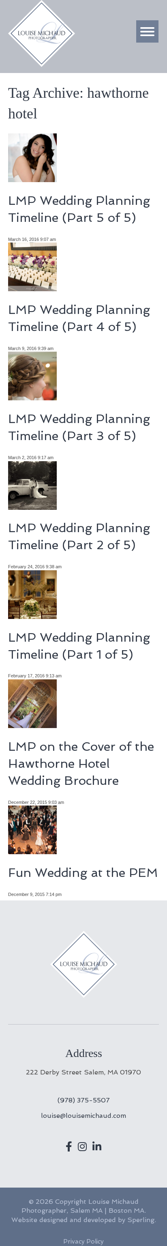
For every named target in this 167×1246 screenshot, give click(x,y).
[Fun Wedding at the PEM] (32, 851)
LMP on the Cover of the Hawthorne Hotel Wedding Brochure (81, 763)
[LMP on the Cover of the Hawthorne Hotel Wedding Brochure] (32, 724)
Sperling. (141, 1220)
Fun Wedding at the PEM (83, 873)
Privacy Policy (83, 1241)
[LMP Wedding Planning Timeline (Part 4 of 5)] (32, 288)
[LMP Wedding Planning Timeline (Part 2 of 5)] (32, 506)
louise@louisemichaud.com (83, 1115)
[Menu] (147, 31)
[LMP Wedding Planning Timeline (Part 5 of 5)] (32, 179)
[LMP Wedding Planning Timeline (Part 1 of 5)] (32, 615)
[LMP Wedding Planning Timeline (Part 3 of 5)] (32, 397)
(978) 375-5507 (84, 1100)
